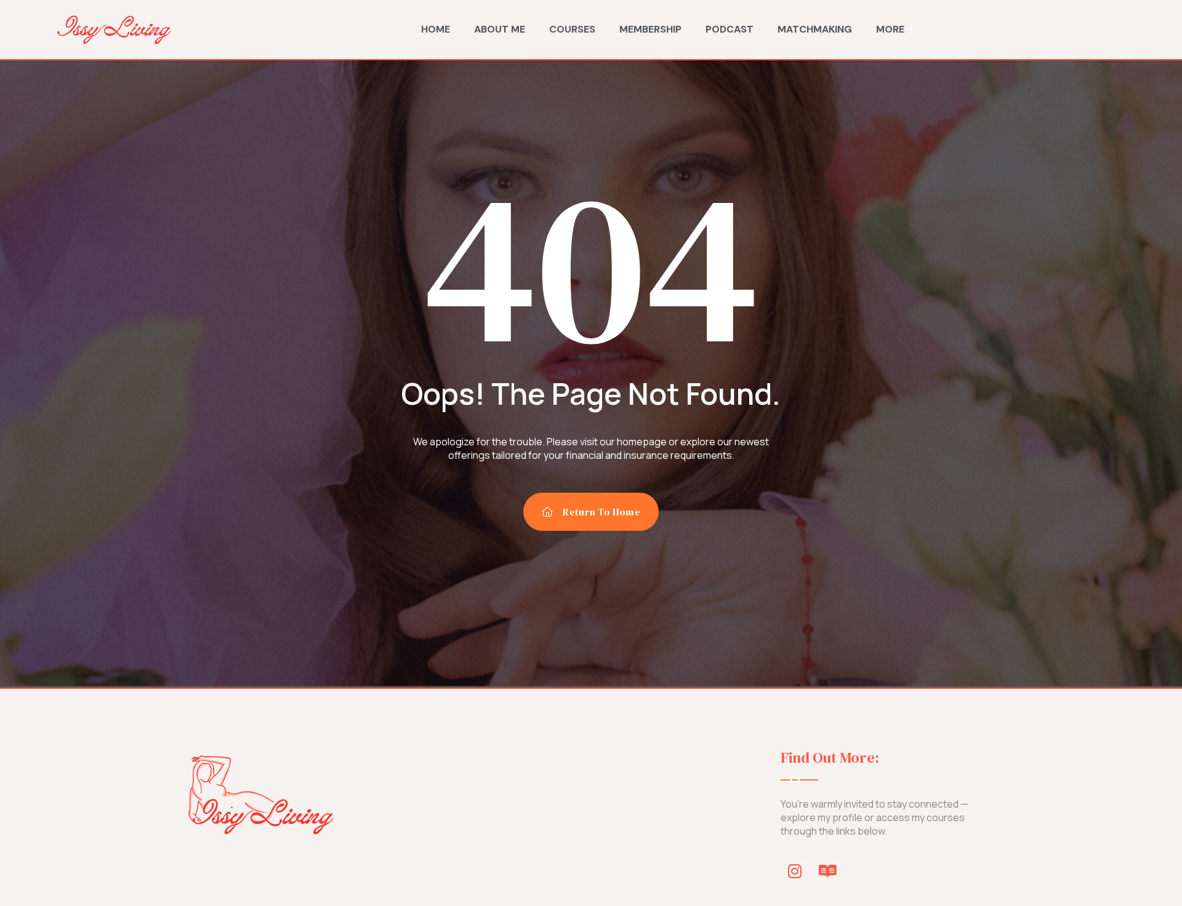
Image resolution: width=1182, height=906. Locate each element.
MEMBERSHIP (650, 29)
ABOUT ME (499, 29)
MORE (890, 29)
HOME (435, 29)
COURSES (572, 29)
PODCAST (730, 29)
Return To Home (601, 512)
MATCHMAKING (815, 29)
